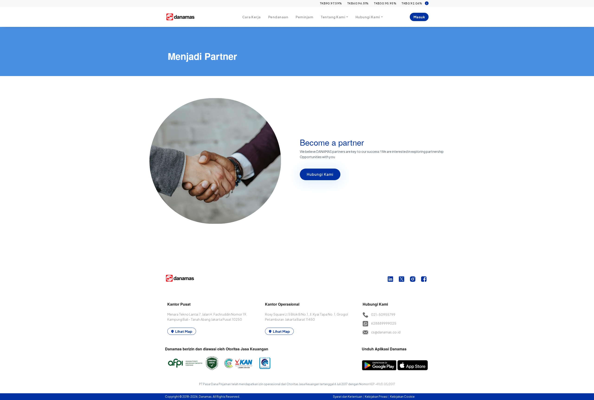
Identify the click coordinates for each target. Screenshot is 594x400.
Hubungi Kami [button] (367, 17)
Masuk (419, 17)
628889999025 (383, 323)
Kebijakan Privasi (376, 396)
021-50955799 (383, 314)
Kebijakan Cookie (402, 396)
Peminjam (304, 17)
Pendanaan (278, 17)
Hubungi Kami (320, 174)
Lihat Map (183, 331)
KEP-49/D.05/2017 (382, 384)
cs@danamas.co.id (385, 332)
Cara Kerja (251, 17)
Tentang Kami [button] (333, 17)
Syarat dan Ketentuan (348, 396)
